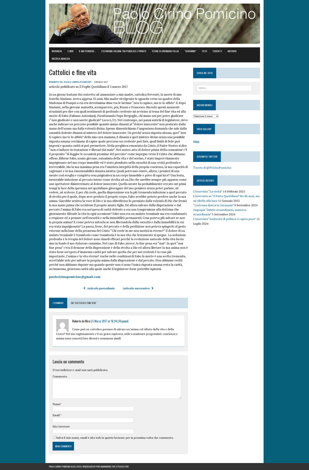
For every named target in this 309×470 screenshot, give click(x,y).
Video (196, 142)
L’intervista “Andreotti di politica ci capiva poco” (224, 219)
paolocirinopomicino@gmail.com (74, 277)
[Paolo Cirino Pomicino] (154, 24)
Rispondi (124, 321)
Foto (204, 51)
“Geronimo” (190, 51)
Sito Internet (61, 426)
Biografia (57, 51)
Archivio (232, 51)
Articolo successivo (136, 288)
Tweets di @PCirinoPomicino (212, 168)
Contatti (217, 51)
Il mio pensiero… (87, 51)
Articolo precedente (101, 288)
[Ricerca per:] (224, 88)
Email (56, 415)
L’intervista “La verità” (207, 191)
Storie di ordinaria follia (165, 51)
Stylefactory (122, 466)
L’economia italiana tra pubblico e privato (123, 51)
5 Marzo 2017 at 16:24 (104, 321)
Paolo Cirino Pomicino (78, 82)
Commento (60, 376)
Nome (56, 404)
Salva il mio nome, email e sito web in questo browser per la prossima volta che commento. (115, 438)
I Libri (70, 51)
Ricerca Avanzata (61, 58)
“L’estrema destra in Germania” (213, 205)
